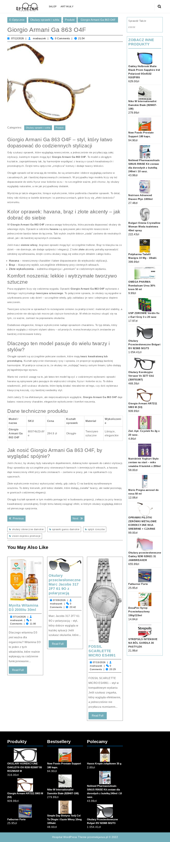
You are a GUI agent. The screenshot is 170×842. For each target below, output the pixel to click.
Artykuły (67, 6)
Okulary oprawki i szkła (44, 19)
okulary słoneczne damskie (28, 529)
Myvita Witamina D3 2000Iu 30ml (23, 607)
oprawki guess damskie (66, 529)
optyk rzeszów (96, 529)
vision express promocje (26, 535)
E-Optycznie (17, 19)
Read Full (19, 671)
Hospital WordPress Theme (69, 837)
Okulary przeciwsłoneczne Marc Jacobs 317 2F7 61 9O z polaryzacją (65, 584)
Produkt (70, 19)
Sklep (53, 6)
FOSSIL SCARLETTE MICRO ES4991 (102, 650)
